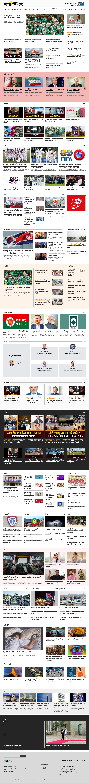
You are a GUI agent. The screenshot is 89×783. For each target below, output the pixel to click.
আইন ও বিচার (7, 514)
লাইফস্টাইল (7, 625)
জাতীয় (5, 194)
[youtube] (64, 9)
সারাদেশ (6, 473)
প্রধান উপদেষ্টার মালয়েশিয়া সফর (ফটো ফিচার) (57, 745)
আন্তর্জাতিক (26, 9)
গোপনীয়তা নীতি (43, 779)
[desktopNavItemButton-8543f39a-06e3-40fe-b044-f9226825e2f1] (47, 9)
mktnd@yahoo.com (78, 772)
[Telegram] (69, 9)
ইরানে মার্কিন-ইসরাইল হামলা (11, 74)
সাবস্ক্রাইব (23, 756)
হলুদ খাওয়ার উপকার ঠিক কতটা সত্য (76, 639)
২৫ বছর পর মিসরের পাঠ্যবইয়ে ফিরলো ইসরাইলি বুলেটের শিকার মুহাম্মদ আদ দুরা (61, 705)
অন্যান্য (45, 9)
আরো (84, 74)
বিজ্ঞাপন (44, 767)
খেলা (30, 9)
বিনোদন (6, 550)
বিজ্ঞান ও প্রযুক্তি (8, 664)
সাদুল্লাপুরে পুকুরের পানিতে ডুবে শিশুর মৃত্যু (28, 477)
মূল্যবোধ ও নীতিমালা (44, 766)
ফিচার (5, 589)
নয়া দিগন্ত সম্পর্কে (44, 764)
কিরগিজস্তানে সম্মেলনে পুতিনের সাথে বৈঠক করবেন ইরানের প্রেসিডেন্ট (56, 244)
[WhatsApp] (67, 9)
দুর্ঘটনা (48, 514)
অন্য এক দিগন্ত (82, 9)
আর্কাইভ (23, 779)
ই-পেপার (76, 9)
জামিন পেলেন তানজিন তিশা (73, 565)
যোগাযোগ (44, 770)
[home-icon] (5, 9)
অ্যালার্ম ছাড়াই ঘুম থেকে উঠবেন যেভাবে (17, 652)
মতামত (38, 9)
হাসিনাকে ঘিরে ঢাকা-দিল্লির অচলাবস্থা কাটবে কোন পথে (45, 331)
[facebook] (62, 9)
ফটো (5, 719)
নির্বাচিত (6, 104)
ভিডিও (41, 9)
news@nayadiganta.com (68, 771)
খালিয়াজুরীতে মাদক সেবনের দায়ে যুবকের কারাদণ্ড (10, 490)
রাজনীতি (6, 266)
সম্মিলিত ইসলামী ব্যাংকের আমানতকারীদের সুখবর (71, 331)
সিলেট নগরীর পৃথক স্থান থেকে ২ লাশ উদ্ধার (50, 477)
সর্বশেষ (8, 9)
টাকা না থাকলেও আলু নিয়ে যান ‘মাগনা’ (12, 745)
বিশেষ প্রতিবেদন (8, 312)
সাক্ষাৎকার (6, 382)
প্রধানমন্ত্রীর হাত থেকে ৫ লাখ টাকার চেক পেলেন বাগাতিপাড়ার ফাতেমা (50, 487)
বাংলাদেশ (20, 9)
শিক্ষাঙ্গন (70, 514)
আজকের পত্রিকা (14, 9)
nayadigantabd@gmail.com (65, 772)
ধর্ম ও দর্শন (63, 589)
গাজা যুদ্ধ (6, 691)
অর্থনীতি (34, 9)
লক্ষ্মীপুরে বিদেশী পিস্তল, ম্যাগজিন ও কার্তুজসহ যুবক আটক (29, 494)
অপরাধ (27, 514)
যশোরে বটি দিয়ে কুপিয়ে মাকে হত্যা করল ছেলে (28, 501)
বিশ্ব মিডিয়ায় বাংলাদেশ (74, 229)
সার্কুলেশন (44, 768)
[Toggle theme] (71, 9)
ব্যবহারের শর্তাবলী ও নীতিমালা (32, 779)
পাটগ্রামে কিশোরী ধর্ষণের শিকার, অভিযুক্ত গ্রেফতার (49, 504)
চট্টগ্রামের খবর (72, 473)
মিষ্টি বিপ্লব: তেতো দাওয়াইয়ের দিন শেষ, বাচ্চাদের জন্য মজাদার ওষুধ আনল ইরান (54, 658)
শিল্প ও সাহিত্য (35, 589)
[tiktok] (66, 9)
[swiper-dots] (72, 5)
